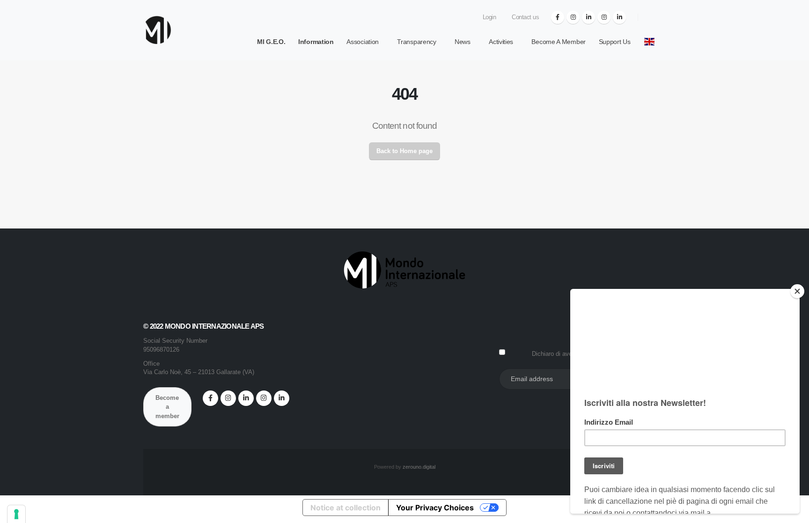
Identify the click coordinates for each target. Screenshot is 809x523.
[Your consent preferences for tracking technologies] (16, 514)
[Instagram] (573, 17)
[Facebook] (557, 17)
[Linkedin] (588, 17)
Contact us (524, 17)
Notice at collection (345, 507)
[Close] (797, 291)
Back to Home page (404, 151)
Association (362, 41)
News (463, 41)
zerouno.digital (419, 467)
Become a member (558, 41)
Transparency (416, 41)
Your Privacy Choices (435, 507)
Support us (615, 41)
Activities (501, 41)
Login (488, 17)
